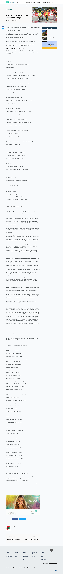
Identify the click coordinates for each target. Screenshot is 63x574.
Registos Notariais (43, 559)
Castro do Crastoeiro (51, 37)
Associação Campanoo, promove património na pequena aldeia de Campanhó (52, 31)
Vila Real (27, 2)
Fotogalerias (44, 2)
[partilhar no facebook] (3, 26)
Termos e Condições (27, 567)
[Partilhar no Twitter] (3, 29)
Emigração (42, 552)
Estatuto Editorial (13, 567)
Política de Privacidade (20, 567)
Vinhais (16, 557)
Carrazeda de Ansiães (9, 553)
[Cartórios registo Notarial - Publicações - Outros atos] (49, 45)
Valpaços (33, 556)
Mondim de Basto (11, 5)
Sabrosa (33, 553)
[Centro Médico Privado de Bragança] (23, 505)
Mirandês (42, 553)
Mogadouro (16, 552)
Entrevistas (38, 2)
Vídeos (48, 2)
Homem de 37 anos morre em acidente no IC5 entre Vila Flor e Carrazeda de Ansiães (31, 539)
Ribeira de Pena (34, 552)
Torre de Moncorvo (17, 553)
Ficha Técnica (8, 567)
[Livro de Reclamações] (54, 550)
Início (18, 2)
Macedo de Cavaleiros (9, 556)
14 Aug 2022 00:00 (14, 20)
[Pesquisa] (56, 2)
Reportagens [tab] (49, 28)
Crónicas (52, 2)
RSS (34, 567)
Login (32, 567)
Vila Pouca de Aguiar (35, 557)
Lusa (8, 20)
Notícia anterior (12, 536)
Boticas (24, 552)
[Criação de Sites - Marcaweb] (56, 570)
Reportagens (33, 2)
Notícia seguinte (33, 536)
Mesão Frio (25, 555)
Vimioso (16, 556)
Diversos (42, 555)
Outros (42, 556)
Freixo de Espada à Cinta (9, 555)
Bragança (22, 2)
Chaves (24, 553)
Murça (24, 559)
